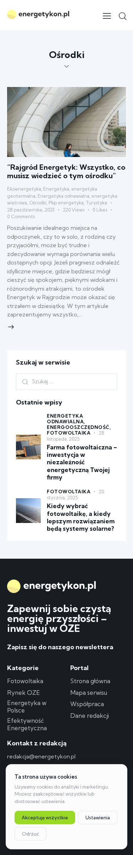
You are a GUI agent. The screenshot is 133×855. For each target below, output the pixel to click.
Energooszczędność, (79, 427)
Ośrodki (37, 202)
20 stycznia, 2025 (75, 494)
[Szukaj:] (66, 381)
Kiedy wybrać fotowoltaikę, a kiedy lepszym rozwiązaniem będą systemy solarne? (81, 517)
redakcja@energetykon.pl (41, 756)
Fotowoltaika (68, 433)
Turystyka (96, 202)
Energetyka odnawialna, (66, 418)
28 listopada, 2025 (75, 436)
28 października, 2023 (31, 210)
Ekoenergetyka (24, 189)
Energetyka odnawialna (63, 196)
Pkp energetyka (66, 202)
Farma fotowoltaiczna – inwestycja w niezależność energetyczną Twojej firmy (82, 462)
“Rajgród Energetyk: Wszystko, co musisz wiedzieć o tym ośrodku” (66, 171)
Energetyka (56, 189)
